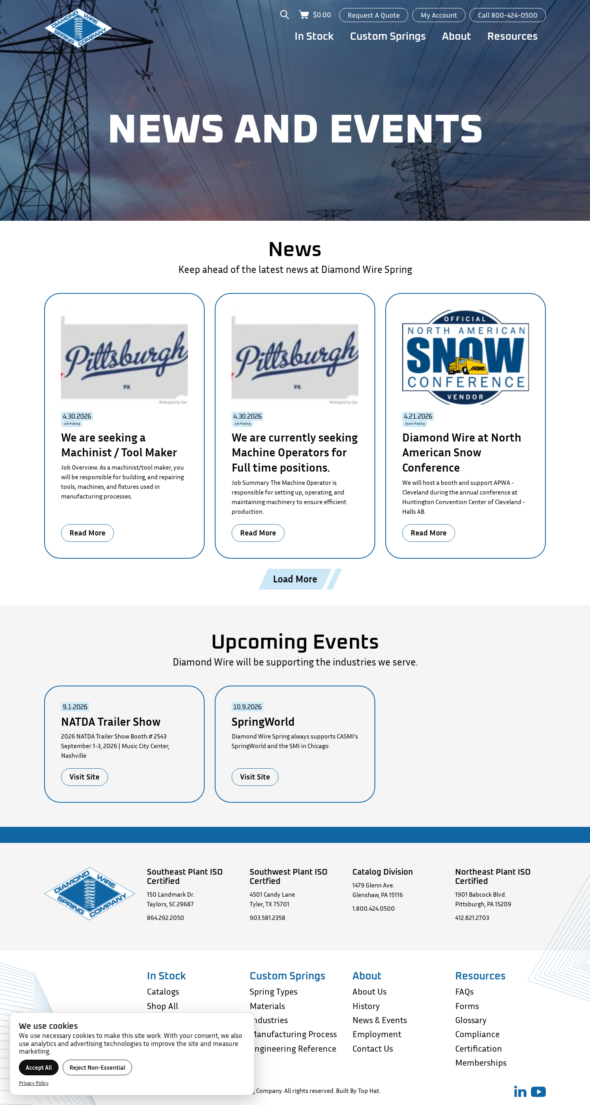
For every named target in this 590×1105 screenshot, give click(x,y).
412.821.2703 (472, 918)
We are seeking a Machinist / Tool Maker (119, 445)
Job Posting (72, 423)
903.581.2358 (267, 918)
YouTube (538, 1092)
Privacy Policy (34, 1083)
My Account (439, 14)
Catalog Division (382, 871)
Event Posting (415, 423)
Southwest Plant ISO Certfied (289, 876)
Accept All (39, 1067)
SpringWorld (263, 721)
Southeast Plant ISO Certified (185, 876)
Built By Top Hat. (358, 1091)
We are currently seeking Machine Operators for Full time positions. (295, 452)
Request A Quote (374, 14)
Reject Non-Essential (97, 1067)
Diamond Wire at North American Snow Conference (461, 452)
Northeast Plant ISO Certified (493, 876)
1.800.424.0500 (373, 908)
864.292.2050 (165, 918)
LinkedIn (520, 1091)
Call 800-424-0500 (507, 14)
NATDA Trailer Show (111, 721)
